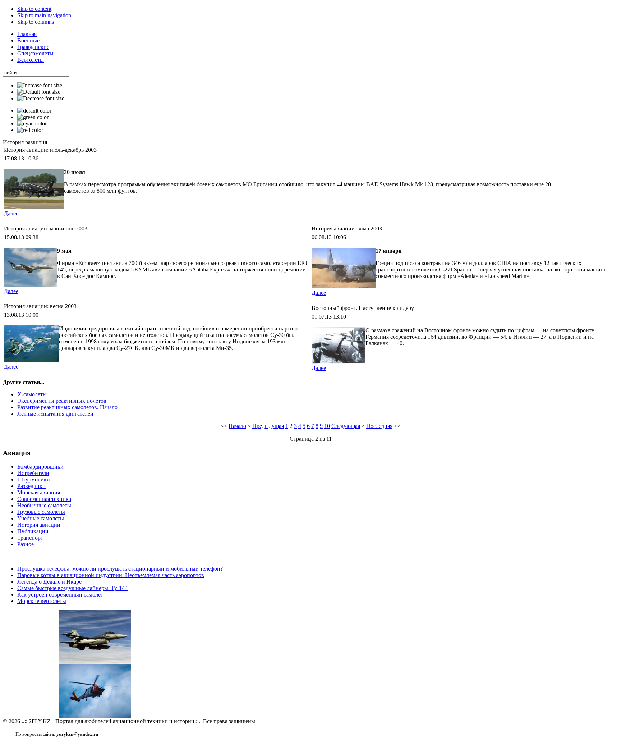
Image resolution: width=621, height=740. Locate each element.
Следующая (345, 426)
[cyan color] (32, 123)
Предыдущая (268, 426)
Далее (11, 213)
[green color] (33, 117)
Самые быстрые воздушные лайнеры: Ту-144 (72, 588)
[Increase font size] (39, 85)
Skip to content (34, 9)
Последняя (379, 426)
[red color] (30, 130)
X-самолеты (32, 394)
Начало (237, 426)
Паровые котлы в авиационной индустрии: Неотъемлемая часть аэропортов (110, 575)
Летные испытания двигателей (55, 414)
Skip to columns (35, 22)
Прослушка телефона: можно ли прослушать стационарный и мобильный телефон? (120, 569)
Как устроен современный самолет (60, 594)
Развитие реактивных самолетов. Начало (67, 407)
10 (327, 426)
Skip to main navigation (44, 15)
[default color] (34, 111)
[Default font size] (38, 92)
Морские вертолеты (41, 601)
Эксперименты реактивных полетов (61, 401)
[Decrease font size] (40, 98)
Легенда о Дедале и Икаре (49, 582)
